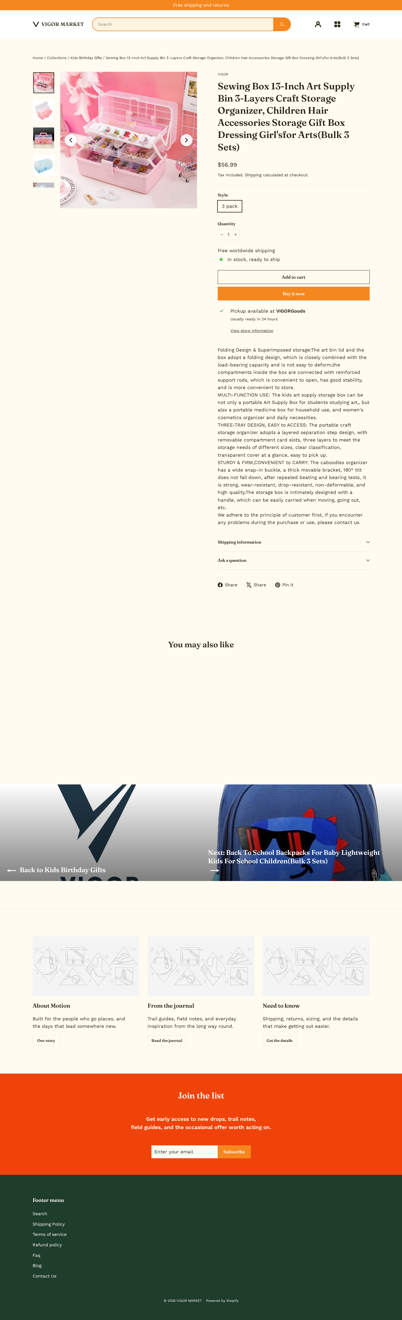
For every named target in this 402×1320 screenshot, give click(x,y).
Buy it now (294, 293)
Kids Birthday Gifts (86, 58)
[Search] (281, 24)
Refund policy (47, 1244)
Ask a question (232, 560)
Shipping (253, 175)
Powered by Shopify (222, 1301)
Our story (46, 1040)
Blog (37, 1265)
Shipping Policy (49, 1224)
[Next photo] (186, 140)
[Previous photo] (71, 140)
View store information (251, 330)
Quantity (227, 223)
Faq (36, 1255)
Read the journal (166, 1040)
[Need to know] (316, 966)
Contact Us (44, 1276)
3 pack (230, 206)
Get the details (280, 1040)
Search (40, 1213)
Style (223, 195)
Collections (57, 58)
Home (38, 58)
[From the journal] (201, 966)
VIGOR (223, 74)
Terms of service (50, 1234)
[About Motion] (86, 966)
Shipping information (239, 542)
